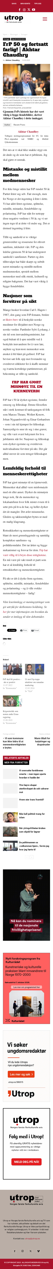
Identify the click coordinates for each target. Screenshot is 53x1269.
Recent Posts (19, 125)
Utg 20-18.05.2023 (18, 39)
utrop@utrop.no (32, 1238)
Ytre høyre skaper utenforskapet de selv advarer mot (34, 789)
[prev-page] (27, 857)
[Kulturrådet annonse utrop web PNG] (26, 1023)
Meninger (14, 34)
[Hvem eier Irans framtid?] (10, 803)
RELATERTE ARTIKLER (16, 758)
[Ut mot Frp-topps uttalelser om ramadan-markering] (34, 669)
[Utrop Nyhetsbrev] (26, 1178)
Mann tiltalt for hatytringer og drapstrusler (42, 741)
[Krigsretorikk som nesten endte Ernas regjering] (12, 700)
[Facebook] (15, 1251)
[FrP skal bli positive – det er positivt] (12, 669)
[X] (30, 1251)
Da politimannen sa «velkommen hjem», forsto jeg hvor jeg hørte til (34, 846)
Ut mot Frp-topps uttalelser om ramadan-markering (34, 682)
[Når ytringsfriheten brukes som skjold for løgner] (10, 831)
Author (7, 125)
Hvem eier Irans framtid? (31, 799)
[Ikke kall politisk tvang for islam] (10, 817)
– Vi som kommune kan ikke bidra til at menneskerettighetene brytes (14, 743)
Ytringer (24, 34)
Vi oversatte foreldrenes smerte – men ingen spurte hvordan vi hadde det (32, 774)
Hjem (5, 34)
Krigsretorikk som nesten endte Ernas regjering (10, 714)
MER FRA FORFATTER (16, 762)
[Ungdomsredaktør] (26, 1100)
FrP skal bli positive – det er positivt (12, 681)
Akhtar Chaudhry (13, 60)
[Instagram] (22, 1251)
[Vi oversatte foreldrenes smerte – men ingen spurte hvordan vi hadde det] (10, 774)
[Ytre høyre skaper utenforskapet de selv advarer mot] (10, 788)
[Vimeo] (38, 1251)
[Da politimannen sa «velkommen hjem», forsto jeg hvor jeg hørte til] (10, 846)
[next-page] (31, 857)
